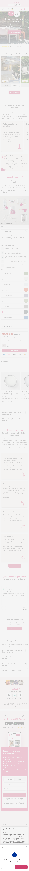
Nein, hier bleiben (7, 867)
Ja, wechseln (21, 867)
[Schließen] (26, 846)
